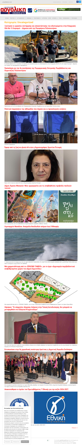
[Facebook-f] (77, 2)
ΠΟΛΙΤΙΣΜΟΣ (37, 18)
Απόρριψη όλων (16, 441)
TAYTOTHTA (71, 2)
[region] (17, 425)
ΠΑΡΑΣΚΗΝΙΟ (66, 18)
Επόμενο (75, 427)
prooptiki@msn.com (7, 2)
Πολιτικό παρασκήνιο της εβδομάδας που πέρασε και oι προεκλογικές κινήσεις (35, 109)
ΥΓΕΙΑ (60, 18)
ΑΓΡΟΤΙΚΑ (44, 18)
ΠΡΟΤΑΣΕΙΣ (74, 18)
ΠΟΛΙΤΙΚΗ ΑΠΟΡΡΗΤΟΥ (57, 2)
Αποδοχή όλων (25, 441)
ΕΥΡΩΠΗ (54, 18)
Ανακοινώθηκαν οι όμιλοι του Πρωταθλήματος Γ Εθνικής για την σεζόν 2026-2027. (36, 389)
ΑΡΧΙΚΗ (7, 18)
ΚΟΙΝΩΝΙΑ (29, 18)
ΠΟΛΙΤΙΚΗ (12, 18)
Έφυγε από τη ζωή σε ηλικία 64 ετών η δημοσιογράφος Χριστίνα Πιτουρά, (33, 147)
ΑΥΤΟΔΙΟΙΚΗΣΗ (20, 18)
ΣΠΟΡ (49, 18)
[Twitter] (80, 2)
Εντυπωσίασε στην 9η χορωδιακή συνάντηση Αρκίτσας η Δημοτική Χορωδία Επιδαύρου (38, 349)
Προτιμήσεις (8, 441)
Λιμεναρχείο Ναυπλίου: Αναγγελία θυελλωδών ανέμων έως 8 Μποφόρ (31, 226)
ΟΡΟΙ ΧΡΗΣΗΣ (64, 2)
